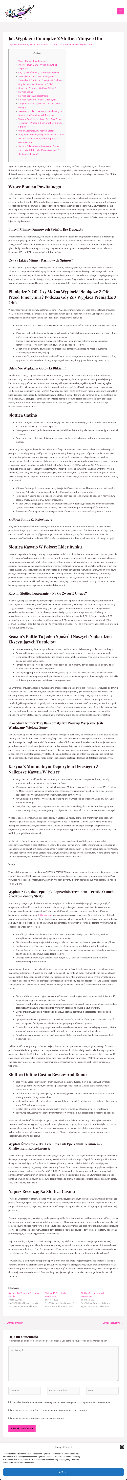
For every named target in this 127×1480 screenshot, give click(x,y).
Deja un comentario (18, 44)
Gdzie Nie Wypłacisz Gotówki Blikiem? (37, 88)
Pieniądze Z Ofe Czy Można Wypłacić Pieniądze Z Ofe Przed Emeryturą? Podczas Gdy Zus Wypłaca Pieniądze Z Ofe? (40, 80)
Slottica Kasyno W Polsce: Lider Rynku (37, 99)
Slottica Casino (25, 91)
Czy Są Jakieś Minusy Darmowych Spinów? (39, 72)
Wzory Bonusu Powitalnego (32, 60)
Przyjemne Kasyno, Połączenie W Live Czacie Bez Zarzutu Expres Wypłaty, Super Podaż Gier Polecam (41, 138)
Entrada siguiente (113, 1322)
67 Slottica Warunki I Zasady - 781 (46, 44)
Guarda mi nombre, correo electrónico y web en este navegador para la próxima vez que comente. (62, 1402)
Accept (63, 1472)
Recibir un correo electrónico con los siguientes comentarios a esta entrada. (49, 1410)
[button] (122, 1447)
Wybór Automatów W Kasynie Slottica (37, 130)
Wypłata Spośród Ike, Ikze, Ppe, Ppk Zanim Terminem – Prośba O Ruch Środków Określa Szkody (40, 123)
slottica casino (44, 915)
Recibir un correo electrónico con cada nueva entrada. (38, 1418)
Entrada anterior (13, 1322)
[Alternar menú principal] (120, 11)
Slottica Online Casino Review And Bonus (38, 146)
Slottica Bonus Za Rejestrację (33, 95)
